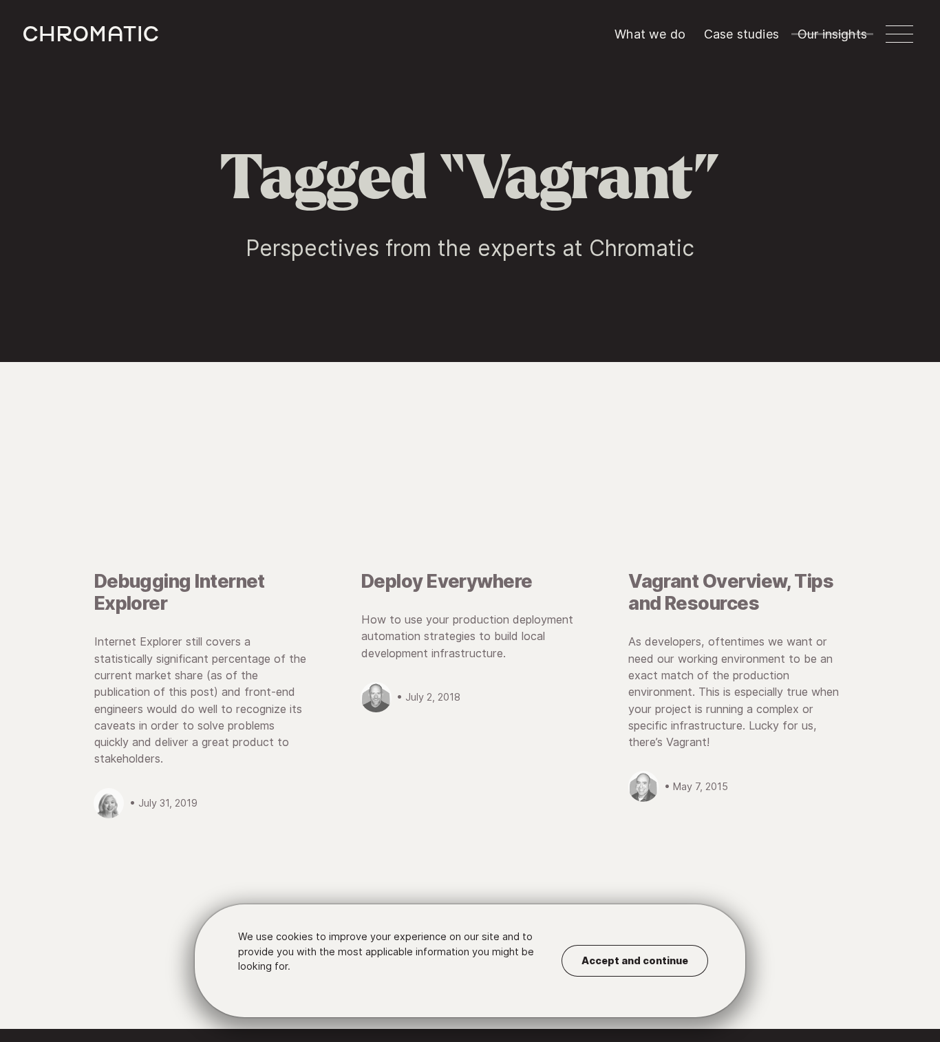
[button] (899, 34)
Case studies (741, 34)
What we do (650, 34)
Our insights (832, 34)
